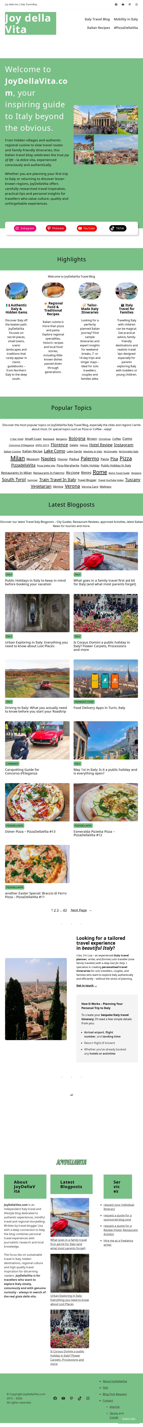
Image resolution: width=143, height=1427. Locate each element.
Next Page (81, 910)
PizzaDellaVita (14, 825)
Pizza (126, 458)
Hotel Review (100, 444)
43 (65, 910)
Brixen (92, 438)
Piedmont (80, 701)
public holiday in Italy (116, 465)
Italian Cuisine (12, 451)
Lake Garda (74, 451)
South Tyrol (14, 479)
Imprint (115, 1407)
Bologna (77, 438)
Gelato (74, 445)
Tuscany (132, 479)
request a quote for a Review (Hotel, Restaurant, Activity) (121, 1230)
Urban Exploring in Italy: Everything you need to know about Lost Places (36, 644)
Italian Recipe (32, 451)
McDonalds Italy (128, 451)
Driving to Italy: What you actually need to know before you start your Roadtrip (36, 709)
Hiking (84, 445)
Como (127, 438)
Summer (32, 480)
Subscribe (128, 1419)
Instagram (123, 444)
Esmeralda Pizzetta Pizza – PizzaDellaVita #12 (94, 833)
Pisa (114, 458)
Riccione (73, 472)
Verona (72, 486)
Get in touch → (86, 985)
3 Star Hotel (16, 439)
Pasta (105, 459)
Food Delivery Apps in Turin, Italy (99, 708)
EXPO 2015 (42, 445)
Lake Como (54, 451)
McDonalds (110, 451)
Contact (108, 1400)
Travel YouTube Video (111, 480)
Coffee (116, 439)
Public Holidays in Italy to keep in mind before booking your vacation (35, 582)
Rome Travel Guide (119, 473)
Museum (33, 459)
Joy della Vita (28, 23)
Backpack (48, 439)
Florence (59, 444)
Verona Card (90, 487)
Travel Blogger (87, 480)
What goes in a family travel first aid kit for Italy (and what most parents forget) (105, 582)
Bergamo (61, 439)
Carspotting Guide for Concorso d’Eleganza (22, 771)
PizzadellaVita (23, 465)
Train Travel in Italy (57, 479)
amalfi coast (33, 439)
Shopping (136, 473)
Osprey (63, 459)
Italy (9, 574)
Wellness (105, 487)
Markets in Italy (92, 451)
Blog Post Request (115, 1394)
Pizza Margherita (68, 465)
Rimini (86, 472)
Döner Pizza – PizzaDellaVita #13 (30, 831)
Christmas (105, 439)
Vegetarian (41, 486)
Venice (58, 486)
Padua (74, 459)
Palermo (90, 458)
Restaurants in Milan (16, 473)
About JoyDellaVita (115, 1381)
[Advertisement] (71, 1121)
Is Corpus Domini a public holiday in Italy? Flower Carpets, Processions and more (102, 646)
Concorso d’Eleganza (21, 445)
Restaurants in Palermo (49, 473)
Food (90, 701)
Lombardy (12, 763)
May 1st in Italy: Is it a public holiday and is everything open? (105, 771)
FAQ (105, 1388)
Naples (48, 458)
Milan (17, 458)
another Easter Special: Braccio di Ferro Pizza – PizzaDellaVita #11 (35, 895)
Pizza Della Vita (46, 465)
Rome (100, 472)
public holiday (90, 465)
